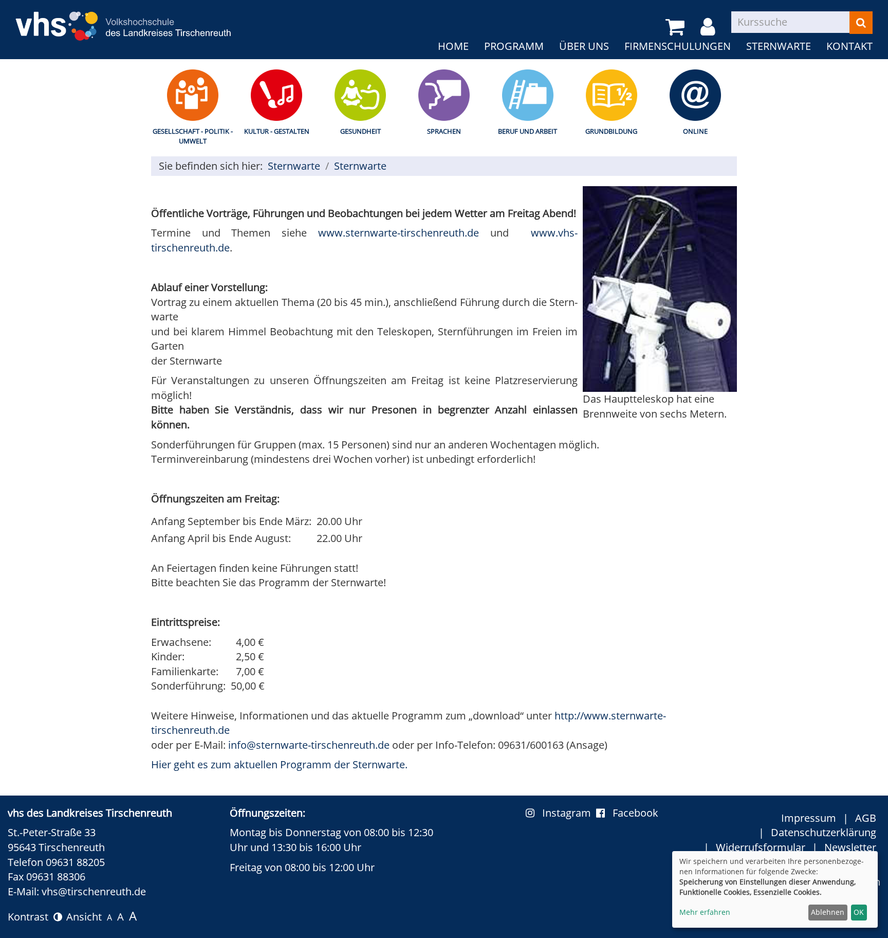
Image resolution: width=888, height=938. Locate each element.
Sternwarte (778, 46)
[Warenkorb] (676, 27)
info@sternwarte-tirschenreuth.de (309, 745)
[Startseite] (123, 20)
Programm (514, 46)
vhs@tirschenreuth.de (94, 891)
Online (695, 131)
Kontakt (849, 46)
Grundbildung (611, 131)
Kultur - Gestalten (276, 131)
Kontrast (30, 917)
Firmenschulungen (677, 46)
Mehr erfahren (704, 912)
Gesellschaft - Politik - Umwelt (193, 136)
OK (859, 912)
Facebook (635, 813)
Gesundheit (360, 131)
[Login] (709, 27)
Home (453, 46)
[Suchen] (861, 22)
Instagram (569, 813)
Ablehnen (827, 912)
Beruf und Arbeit (527, 131)
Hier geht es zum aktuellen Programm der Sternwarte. (279, 764)
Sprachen (444, 131)
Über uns (584, 46)
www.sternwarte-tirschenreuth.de (398, 233)
